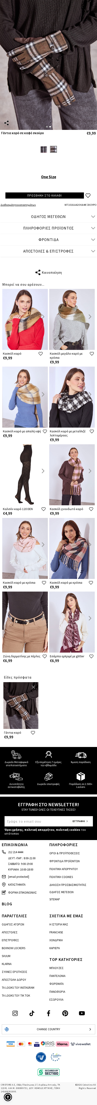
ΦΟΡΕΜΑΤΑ (56, 984)
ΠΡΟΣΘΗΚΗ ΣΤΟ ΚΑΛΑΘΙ (44, 195)
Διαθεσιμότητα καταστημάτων (18, 204)
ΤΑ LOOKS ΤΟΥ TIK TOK (16, 995)
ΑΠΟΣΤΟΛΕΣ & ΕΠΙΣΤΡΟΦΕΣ (48, 251)
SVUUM (6, 956)
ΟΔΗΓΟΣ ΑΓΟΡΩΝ (13, 924)
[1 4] (48, 65)
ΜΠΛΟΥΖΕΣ (56, 968)
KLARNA (7, 964)
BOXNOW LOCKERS (13, 948)
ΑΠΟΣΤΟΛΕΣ (10, 932)
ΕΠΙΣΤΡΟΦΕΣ (10, 940)
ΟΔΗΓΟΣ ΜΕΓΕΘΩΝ (48, 216)
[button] (8, 1097)
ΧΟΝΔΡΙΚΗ (56, 940)
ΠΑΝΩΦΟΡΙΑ (57, 992)
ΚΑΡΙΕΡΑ (54, 948)
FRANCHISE (56, 932)
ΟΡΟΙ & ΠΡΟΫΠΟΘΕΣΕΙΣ (64, 853)
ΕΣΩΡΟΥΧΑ (56, 1000)
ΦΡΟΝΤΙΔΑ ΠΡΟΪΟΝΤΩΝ (64, 861)
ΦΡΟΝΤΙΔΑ (49, 239)
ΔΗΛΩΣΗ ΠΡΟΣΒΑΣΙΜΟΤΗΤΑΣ (67, 885)
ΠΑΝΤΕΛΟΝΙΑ (57, 976)
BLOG (7, 903)
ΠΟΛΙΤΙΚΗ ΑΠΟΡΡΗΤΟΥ (63, 869)
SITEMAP (54, 899)
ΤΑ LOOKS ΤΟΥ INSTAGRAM (18, 988)
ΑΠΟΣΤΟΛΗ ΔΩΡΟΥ (14, 980)
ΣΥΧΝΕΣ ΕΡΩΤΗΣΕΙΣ (14, 972)
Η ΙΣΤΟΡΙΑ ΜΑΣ (58, 924)
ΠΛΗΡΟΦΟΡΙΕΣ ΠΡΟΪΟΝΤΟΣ (48, 228)
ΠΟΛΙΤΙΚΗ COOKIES (61, 877)
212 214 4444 (15, 852)
